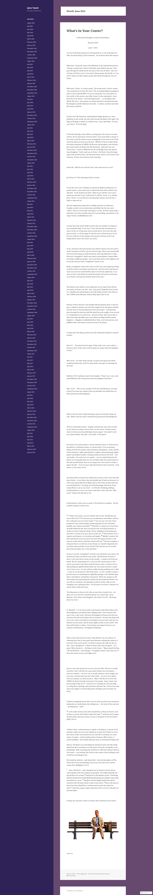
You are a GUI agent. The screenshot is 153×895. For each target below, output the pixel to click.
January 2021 (31, 223)
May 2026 (30, 32)
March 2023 (30, 141)
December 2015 (32, 417)
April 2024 (30, 109)
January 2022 (31, 185)
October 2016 (31, 386)
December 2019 (32, 265)
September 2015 (32, 427)
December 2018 (32, 303)
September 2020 (32, 236)
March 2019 (30, 293)
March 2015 (30, 446)
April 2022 (30, 176)
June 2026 (30, 29)
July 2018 (30, 319)
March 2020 (30, 255)
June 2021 (30, 207)
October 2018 (31, 309)
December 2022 (32, 150)
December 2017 (32, 341)
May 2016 (30, 401)
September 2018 (32, 312)
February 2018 (31, 335)
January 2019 (31, 300)
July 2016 (30, 395)
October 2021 (31, 195)
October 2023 (31, 118)
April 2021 (30, 214)
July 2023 (30, 128)
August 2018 (31, 316)
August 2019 (31, 277)
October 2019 (31, 271)
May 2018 (30, 325)
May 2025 (30, 71)
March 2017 (30, 370)
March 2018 (30, 331)
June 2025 (30, 67)
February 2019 (31, 296)
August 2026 (31, 23)
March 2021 (30, 217)
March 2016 (30, 408)
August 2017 (31, 354)
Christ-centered (94, 874)
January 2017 (31, 376)
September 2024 (32, 93)
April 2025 (30, 74)
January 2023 (31, 147)
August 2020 (31, 239)
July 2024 (30, 99)
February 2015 (31, 449)
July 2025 (30, 64)
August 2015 (31, 430)
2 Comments (72, 876)
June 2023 (30, 131)
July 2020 (30, 242)
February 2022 (31, 182)
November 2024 (32, 90)
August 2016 (31, 392)
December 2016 (32, 379)
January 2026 (31, 45)
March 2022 (30, 179)
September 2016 (32, 389)
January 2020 (31, 261)
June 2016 (30, 398)
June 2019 (30, 284)
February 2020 (31, 258)
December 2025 (32, 48)
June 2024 (30, 102)
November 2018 (32, 306)
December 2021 (32, 188)
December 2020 (32, 226)
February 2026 (31, 42)
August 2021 (31, 201)
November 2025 (32, 51)
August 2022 (31, 163)
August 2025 (31, 61)
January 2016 (31, 414)
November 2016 (32, 382)
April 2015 (30, 443)
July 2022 (30, 166)
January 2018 (31, 338)
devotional (103, 874)
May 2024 (30, 106)
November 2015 (32, 420)
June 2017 (30, 360)
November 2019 (32, 268)
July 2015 (30, 433)
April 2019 (30, 290)
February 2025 (31, 80)
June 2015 (30, 436)
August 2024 (31, 96)
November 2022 (32, 153)
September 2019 (32, 274)
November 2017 (32, 344)
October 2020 (31, 233)
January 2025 (31, 83)
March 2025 (30, 77)
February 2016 (31, 411)
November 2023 (32, 115)
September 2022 (32, 160)
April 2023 (30, 137)
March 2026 (30, 39)
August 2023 (31, 125)
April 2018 (30, 328)
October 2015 (31, 424)
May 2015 (30, 440)
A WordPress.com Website (75, 891)
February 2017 (31, 373)
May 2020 (30, 249)
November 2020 (32, 230)
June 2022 (30, 169)
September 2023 (32, 121)
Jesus (108, 874)
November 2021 (32, 191)
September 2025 (32, 58)
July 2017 (30, 357)
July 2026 (30, 26)
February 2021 (31, 220)
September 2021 (32, 198)
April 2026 (30, 36)
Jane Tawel (33, 7)
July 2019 (30, 281)
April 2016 (30, 405)
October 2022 (31, 156)
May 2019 (30, 287)
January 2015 (31, 452)
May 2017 (30, 363)
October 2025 (31, 55)
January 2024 (31, 112)
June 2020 (30, 246)
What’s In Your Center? (85, 31)
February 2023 (31, 144)
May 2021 (30, 211)
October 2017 (31, 347)
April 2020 (30, 252)
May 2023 (30, 134)
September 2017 (32, 351)
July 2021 (30, 204)
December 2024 (32, 86)
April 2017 (30, 366)
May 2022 (30, 172)
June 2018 (30, 322)
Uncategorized (82, 874)
